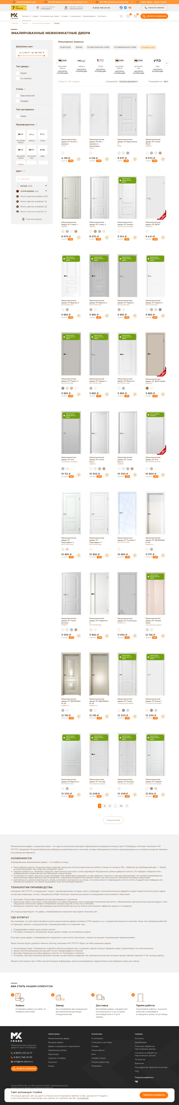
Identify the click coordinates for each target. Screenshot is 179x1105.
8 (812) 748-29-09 (23, 1057)
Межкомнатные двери (41, 23)
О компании (97, 1038)
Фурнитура (53, 1054)
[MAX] (121, 7)
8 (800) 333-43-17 (23, 1053)
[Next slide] (166, 63)
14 (121, 806)
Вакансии (139, 1063)
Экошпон (52, 1062)
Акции (35, 16)
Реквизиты (96, 1066)
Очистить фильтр (34, 219)
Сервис (139, 1034)
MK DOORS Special (153, 462)
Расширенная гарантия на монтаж (151, 1067)
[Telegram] (125, 7)
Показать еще (113, 820)
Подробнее (83, 1098)
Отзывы (64, 16)
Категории (54, 1034)
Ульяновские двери (126, 226)
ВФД (119, 146)
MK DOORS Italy (67, 305)
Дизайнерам (88, 16)
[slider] (18, 55)
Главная (15, 23)
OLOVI (63, 146)
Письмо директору (100, 1062)
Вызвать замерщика (156, 16)
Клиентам (96, 1034)
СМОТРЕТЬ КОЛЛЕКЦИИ (62, 72)
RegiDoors (150, 544)
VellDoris (149, 226)
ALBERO (149, 146)
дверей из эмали (129, 891)
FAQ (137, 1071)
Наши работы (97, 1050)
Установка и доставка (49, 16)
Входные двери (55, 1042)
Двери (25, 23)
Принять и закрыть (154, 1095)
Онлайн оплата (98, 1058)
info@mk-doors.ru (23, 1061)
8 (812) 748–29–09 (101, 8)
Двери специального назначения (64, 1046)
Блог (93, 1054)
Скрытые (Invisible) (57, 1058)
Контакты (102, 16)
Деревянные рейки (57, 1050)
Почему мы (140, 1059)
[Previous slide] (57, 63)
